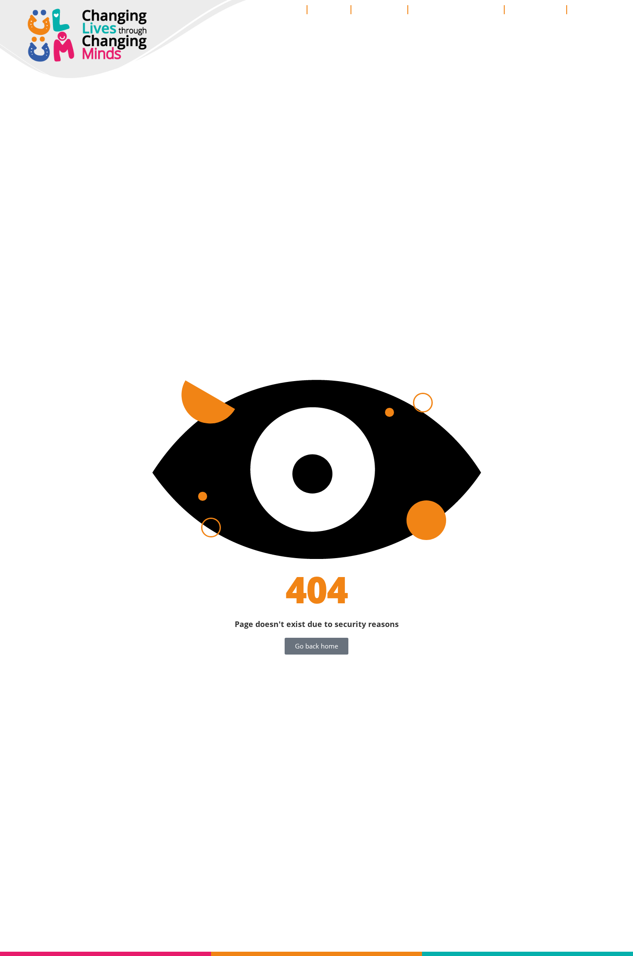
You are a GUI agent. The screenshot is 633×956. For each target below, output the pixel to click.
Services (329, 9)
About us (375, 9)
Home (290, 9)
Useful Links (535, 9)
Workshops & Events (456, 9)
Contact (588, 9)
